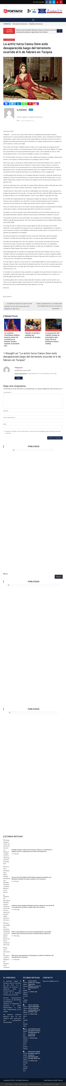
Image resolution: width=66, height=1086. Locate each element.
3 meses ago (33, 1038)
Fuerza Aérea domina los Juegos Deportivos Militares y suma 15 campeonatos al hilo (34, 985)
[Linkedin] (18, 103)
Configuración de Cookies (51, 1084)
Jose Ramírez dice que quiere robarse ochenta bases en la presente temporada (34, 1032)
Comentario (7, 392)
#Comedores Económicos (20, 24)
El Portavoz (22, 109)
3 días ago (16, 909)
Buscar (5, 574)
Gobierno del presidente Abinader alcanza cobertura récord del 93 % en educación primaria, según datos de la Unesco (33, 906)
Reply (18, 378)
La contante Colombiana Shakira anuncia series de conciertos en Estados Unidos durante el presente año (12, 339)
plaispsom (19, 368)
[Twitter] (12, 103)
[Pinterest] (30, 103)
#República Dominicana (36, 24)
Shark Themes (58, 1080)
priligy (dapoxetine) (21, 373)
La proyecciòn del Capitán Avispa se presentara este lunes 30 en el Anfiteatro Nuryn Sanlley (52, 338)
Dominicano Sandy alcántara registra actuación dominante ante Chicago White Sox (34, 1055)
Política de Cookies (35, 1084)
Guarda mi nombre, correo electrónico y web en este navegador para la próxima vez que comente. (33, 432)
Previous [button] (58, 31)
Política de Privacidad (20, 1084)
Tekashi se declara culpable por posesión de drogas (32, 335)
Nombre (5, 411)
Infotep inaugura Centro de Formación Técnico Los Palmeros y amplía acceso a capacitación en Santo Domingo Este (32, 850)
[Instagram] (36, 103)
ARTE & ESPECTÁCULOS (12, 330)
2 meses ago (33, 991)
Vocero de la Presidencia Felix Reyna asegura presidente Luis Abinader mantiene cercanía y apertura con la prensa (31, 878)
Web (4, 424)
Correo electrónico (9, 417)
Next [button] (61, 31)
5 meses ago (33, 1060)
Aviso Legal (9, 1084)
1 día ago (16, 853)
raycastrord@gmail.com (27, 120)
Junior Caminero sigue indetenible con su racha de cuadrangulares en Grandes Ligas (34, 1008)
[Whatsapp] (24, 103)
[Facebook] (6, 103)
